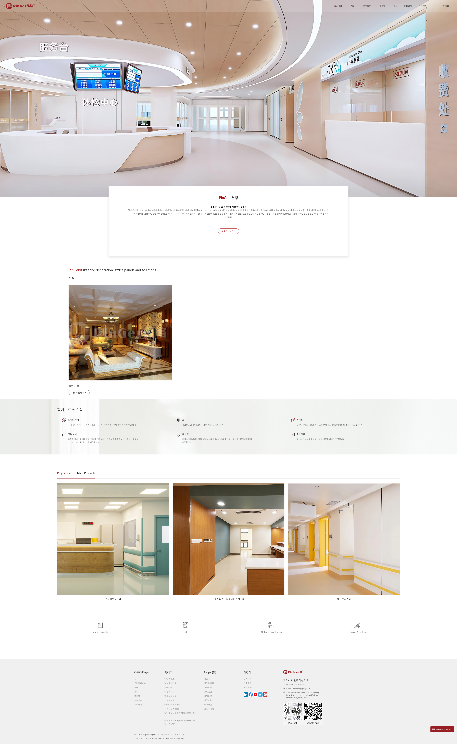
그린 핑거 (248, 679)
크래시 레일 (169, 687)
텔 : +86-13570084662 (295, 684)
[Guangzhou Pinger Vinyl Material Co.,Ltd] (20, 8)
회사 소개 (338, 6)
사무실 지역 (209, 683)
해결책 (382, 6)
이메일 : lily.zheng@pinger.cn (298, 688)
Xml (146, 738)
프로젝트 (367, 6)
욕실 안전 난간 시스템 (228, 582)
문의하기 (408, 6)
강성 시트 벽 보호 (171, 709)
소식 (395, 6)
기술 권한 (248, 683)
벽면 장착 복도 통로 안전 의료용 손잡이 (179, 714)
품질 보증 (248, 687)
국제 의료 (208, 696)
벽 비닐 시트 (169, 700)
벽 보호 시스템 (113, 599)
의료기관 (208, 679)
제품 (353, 6)
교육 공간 (208, 691)
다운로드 (422, 6)
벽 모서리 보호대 (171, 696)
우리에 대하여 (140, 683)
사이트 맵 (138, 738)
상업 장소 (208, 687)
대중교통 (208, 700)
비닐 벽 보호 (169, 679)
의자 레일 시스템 (344, 599)
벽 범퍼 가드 (169, 691)
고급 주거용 (209, 709)
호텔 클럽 (208, 704)
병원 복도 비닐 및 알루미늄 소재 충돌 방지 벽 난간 (179, 722)
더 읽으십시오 (228, 231)
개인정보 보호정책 (157, 738)
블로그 (137, 696)
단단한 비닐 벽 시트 (172, 704)
